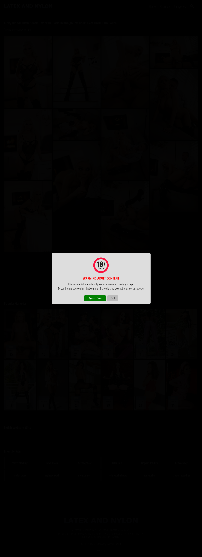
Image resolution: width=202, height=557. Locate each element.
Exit (112, 298)
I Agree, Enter (95, 298)
